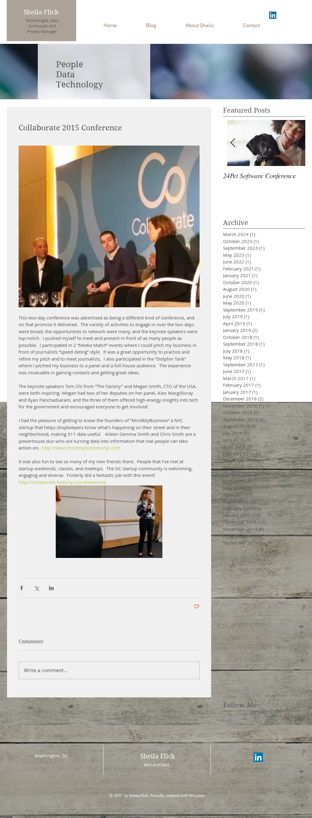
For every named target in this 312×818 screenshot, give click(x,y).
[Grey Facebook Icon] (226, 719)
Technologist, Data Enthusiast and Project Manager (42, 26)
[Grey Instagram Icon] (250, 719)
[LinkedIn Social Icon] (272, 15)
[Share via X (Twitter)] (36, 588)
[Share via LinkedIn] (51, 588)
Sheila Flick (41, 12)
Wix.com (196, 795)
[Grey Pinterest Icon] (262, 719)
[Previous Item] (233, 143)
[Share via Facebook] (21, 588)
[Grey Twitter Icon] (238, 719)
